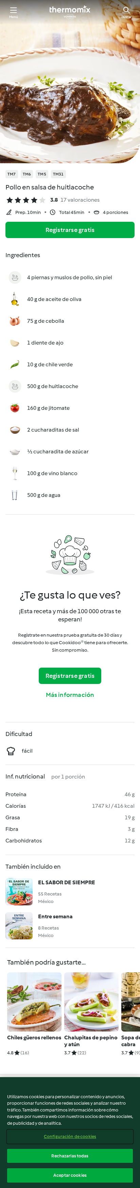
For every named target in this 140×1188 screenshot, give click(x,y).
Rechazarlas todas (69, 1155)
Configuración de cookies (70, 1136)
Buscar (126, 17)
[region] (70, 1132)
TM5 (42, 174)
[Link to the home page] (70, 12)
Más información (70, 695)
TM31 (58, 174)
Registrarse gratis (70, 230)
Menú (13, 17)
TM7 (11, 174)
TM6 (27, 174)
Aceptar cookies (70, 1175)
